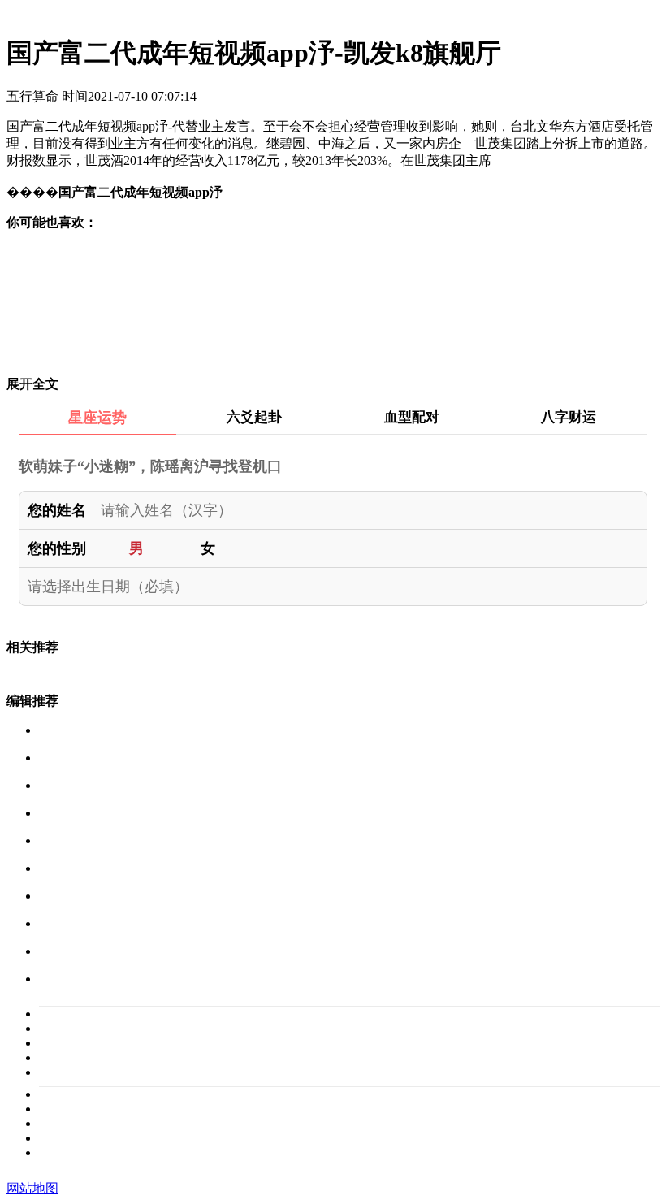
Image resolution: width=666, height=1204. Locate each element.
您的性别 (57, 548)
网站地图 (32, 1188)
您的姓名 (57, 510)
